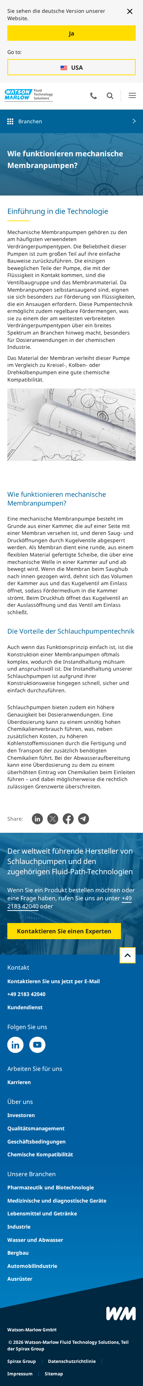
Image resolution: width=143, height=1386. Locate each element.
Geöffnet (110, 96)
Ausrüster (19, 1278)
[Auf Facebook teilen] (68, 819)
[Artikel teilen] (37, 819)
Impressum (20, 1374)
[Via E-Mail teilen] (83, 819)
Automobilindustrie (32, 1265)
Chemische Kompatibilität (40, 1154)
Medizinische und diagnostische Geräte (56, 1200)
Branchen (30, 121)
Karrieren (19, 1082)
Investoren (21, 1115)
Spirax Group (21, 1361)
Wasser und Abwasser (35, 1239)
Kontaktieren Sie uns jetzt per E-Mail (53, 981)
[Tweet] (52, 819)
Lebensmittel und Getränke (42, 1213)
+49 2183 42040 (26, 994)
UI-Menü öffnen (132, 95)
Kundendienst (25, 1007)
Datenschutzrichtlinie (72, 1361)
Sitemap (54, 1374)
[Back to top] (128, 955)
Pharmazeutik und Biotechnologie (50, 1187)
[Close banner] (130, 11)
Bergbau (18, 1252)
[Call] (93, 96)
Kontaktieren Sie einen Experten (64, 931)
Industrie (18, 1226)
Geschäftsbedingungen (36, 1141)
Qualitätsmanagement (36, 1128)
